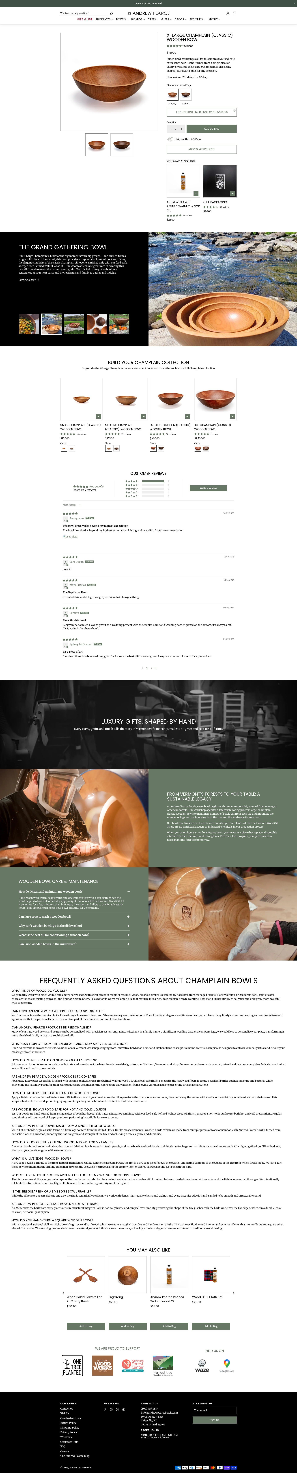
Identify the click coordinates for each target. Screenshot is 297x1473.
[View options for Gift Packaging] (232, 193)
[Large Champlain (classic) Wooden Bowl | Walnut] (161, 448)
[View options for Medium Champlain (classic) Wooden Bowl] (143, 416)
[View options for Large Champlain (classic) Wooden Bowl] (187, 416)
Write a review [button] (208, 488)
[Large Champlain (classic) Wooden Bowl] (171, 399)
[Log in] (228, 13)
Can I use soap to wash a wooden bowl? (45, 916)
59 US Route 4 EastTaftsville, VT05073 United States (153, 1420)
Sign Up (215, 1419)
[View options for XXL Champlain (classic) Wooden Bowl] (232, 416)
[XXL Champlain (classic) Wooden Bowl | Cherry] (198, 448)
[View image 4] (97, 324)
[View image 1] (29, 324)
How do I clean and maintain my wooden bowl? (50, 891)
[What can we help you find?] (84, 13)
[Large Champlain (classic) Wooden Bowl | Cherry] (153, 448)
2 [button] (147, 668)
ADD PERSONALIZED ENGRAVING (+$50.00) (202, 112)
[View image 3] (74, 324)
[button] (67, 82)
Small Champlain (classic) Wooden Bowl (80, 427)
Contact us (149, 1403)
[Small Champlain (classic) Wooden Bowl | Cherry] (64, 448)
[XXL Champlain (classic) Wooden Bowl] (215, 399)
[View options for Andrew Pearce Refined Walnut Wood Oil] (196, 193)
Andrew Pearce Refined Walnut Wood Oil (183, 206)
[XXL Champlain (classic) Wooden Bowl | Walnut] (206, 448)
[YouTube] (123, 1409)
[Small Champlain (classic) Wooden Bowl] (81, 399)
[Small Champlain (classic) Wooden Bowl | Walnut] (72, 448)
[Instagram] (111, 1409)
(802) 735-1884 (149, 1408)
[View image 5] (119, 324)
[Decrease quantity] (170, 128)
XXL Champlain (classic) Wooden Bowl (212, 427)
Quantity (171, 122)
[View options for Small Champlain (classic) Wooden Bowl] (98, 416)
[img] (70, 513)
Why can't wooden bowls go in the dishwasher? (50, 925)
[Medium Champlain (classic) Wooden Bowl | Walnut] (116, 448)
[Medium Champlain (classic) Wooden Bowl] (126, 399)
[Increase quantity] (181, 128)
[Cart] (235, 13)
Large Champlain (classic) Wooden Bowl (170, 427)
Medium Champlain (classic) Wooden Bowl (123, 427)
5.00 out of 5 (96, 486)
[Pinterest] (117, 1409)
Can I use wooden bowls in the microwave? (48, 944)
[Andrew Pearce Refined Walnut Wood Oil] (183, 181)
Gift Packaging (215, 202)
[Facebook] (105, 1409)
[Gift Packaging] (220, 181)
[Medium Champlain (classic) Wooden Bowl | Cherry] (108, 448)
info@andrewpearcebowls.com (159, 1412)
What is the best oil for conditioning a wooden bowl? (54, 935)
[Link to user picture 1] (70, 542)
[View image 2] (51, 324)
